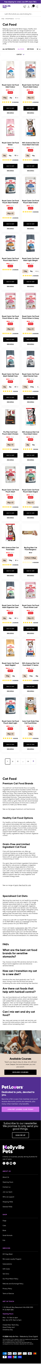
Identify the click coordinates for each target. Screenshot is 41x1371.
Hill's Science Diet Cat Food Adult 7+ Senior (30, 664)
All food (21, 49)
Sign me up (20, 1135)
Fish (4, 1240)
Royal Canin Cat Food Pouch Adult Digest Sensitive (30, 491)
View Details (10, 113)
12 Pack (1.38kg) (30, 558)
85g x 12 (30, 98)
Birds (4, 1230)
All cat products (9, 49)
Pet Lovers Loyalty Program (12, 1259)
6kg (4, 560)
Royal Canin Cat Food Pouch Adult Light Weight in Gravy (10, 722)
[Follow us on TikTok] (14, 1163)
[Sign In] (28, 7)
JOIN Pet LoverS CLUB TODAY (20, 1109)
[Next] (39, 49)
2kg (11, 98)
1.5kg (25, 271)
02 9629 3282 (9, 1310)
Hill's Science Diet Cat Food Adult (10, 548)
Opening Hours (8, 1182)
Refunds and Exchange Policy (13, 1284)
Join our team (7, 1192)
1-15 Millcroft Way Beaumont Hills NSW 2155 (18, 1307)
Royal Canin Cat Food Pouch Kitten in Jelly (10, 317)
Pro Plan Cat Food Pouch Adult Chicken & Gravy (10, 433)
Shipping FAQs (8, 1202)
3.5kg (32, 387)
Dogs (4, 1221)
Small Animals (7, 1235)
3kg (31, 271)
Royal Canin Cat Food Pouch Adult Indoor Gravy (30, 86)
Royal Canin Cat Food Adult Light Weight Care (30, 259)
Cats (4, 1225)
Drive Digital (33, 1336)
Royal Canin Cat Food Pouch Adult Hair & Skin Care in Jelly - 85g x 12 (10, 259)
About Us (6, 1177)
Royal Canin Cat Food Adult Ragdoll (10, 664)
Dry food (30, 49)
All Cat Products (10, 18)
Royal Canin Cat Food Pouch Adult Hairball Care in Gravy (10, 202)
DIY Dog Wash (8, 1254)
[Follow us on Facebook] (4, 1163)
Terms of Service (8, 1293)
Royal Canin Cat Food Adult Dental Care (30, 375)
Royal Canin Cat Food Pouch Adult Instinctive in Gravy (10, 491)
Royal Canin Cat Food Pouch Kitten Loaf (30, 606)
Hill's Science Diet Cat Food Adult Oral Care (30, 144)
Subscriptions (7, 1264)
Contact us (6, 1187)
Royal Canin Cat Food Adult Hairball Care (10, 375)
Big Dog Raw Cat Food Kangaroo (30, 548)
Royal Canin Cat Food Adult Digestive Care (10, 606)
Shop (3, 18)
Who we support (8, 1197)
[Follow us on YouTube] (11, 1163)
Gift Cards (6, 1269)
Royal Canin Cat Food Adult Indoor (10, 86)
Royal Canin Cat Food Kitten (10, 144)
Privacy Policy (7, 1289)
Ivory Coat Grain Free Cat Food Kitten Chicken (30, 722)
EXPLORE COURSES (20, 1072)
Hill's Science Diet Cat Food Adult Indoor (30, 433)
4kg (10, 155)
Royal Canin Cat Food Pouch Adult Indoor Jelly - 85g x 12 (30, 202)
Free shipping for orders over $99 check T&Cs (20, 2)
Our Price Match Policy (10, 1279)
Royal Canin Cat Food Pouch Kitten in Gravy (30, 317)
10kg (4, 98)
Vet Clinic (6, 1274)
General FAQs (7, 1207)
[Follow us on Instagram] (7, 1163)
